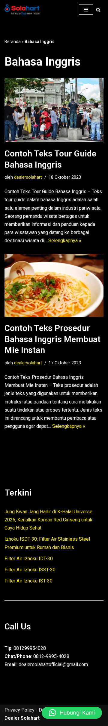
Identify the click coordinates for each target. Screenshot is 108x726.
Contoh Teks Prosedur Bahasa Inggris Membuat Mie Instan (52, 339)
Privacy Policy (19, 710)
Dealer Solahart (22, 718)
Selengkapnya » (64, 240)
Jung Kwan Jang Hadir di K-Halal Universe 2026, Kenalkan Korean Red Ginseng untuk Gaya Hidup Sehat (48, 520)
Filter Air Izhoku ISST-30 (30, 570)
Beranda (12, 41)
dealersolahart (28, 177)
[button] (72, 713)
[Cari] (98, 10)
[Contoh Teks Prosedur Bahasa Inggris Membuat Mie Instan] (54, 285)
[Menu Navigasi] (86, 10)
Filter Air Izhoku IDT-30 (28, 558)
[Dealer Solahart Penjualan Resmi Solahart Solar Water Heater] (24, 9)
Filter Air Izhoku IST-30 (28, 581)
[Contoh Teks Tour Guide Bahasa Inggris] (54, 110)
